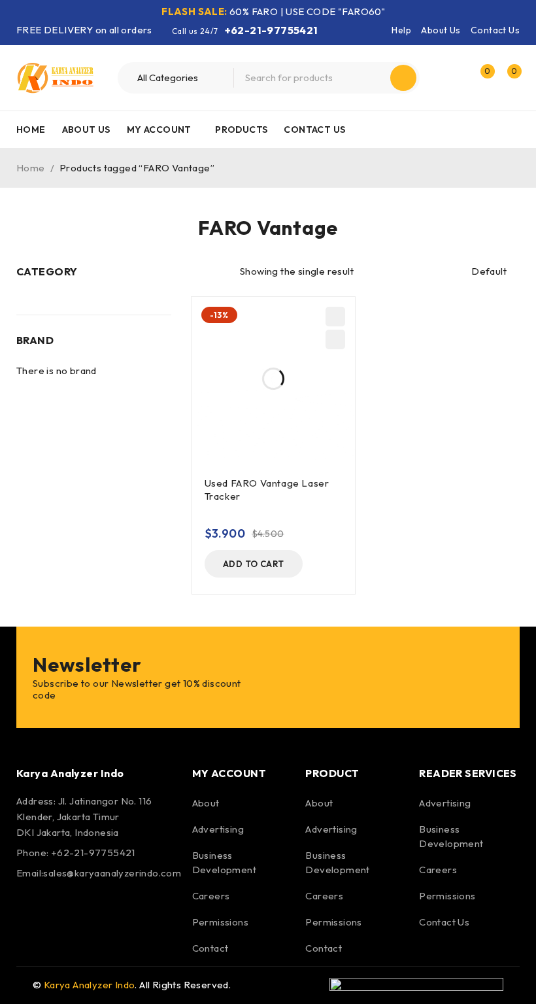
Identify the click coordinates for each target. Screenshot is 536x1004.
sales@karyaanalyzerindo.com (112, 873)
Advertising (218, 829)
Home (30, 168)
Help (401, 30)
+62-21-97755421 (271, 30)
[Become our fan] (29, 910)
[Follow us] (64, 910)
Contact (210, 948)
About (206, 803)
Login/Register (452, 77)
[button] (254, 564)
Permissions (220, 922)
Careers (211, 896)
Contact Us (495, 30)
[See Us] (99, 910)
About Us (440, 30)
